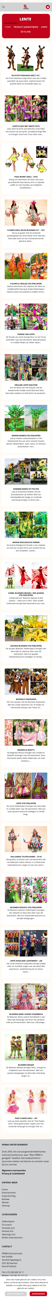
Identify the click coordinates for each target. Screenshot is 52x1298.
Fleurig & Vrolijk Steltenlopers (26, 284)
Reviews (5, 1199)
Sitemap (6, 1205)
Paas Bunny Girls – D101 (26, 177)
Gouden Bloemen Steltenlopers (26, 646)
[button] (3, 7)
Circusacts (7, 1224)
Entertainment (9, 1192)
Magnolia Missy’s (26, 750)
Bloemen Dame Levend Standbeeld (26, 1014)
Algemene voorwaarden (14, 1170)
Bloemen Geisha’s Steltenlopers (26, 907)
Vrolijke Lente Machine (26, 385)
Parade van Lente (26, 334)
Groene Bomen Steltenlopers (26, 435)
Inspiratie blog (9, 1196)
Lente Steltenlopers (26, 803)
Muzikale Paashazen (26, 699)
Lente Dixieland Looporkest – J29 (26, 961)
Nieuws (5, 1202)
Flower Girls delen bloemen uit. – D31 (26, 230)
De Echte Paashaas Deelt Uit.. (26, 75)
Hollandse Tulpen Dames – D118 (26, 857)
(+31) (8, 1272)
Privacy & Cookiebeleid (13, 1173)
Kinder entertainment (12, 1237)
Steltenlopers (8, 1221)
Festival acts (7, 1231)
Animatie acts (8, 1228)
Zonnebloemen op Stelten (26, 489)
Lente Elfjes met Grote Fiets (26, 126)
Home (8, 27)
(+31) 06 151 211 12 (18, 1275)
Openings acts (8, 1234)
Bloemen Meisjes (26, 1065)
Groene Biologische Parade (26, 542)
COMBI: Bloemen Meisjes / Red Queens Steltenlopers (26, 594)
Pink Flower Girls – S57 (26, 1118)
